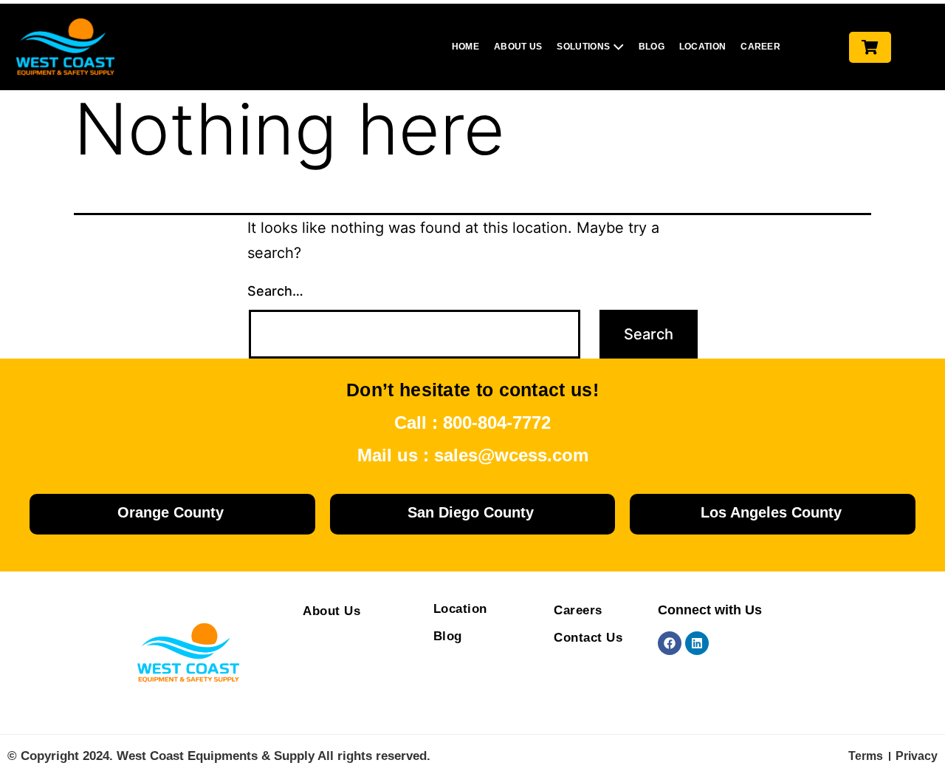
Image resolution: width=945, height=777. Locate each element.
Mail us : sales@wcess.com (472, 455)
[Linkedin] (697, 643)
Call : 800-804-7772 (472, 422)
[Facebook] (669, 643)
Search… (275, 291)
